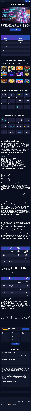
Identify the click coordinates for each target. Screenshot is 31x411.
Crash (19, 63)
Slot (26, 63)
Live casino (11, 63)
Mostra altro (15, 343)
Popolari (3, 63)
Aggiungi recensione (26, 328)
